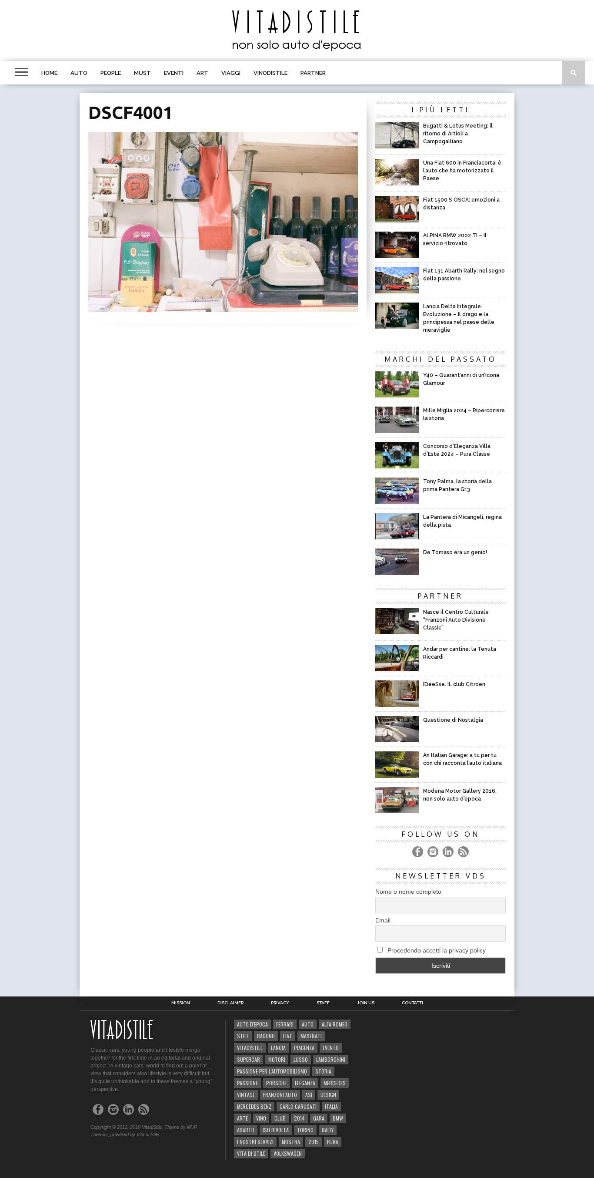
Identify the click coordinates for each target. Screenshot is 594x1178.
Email (382, 920)
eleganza (305, 1083)
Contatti (412, 1003)
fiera (332, 1141)
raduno (266, 1036)
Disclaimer (230, 1003)
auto (308, 1024)
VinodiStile (270, 73)
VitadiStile (250, 1047)
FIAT (287, 1036)
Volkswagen (288, 1153)
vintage (246, 1094)
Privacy (280, 1003)
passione (247, 1083)
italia (331, 1106)
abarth (245, 1130)
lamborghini (330, 1059)
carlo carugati (298, 1106)
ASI (308, 1094)
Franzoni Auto (280, 1094)
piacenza (304, 1047)
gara (318, 1118)
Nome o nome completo (408, 891)
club (280, 1118)
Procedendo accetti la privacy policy (436, 950)
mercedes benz (254, 1106)
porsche (276, 1083)
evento (331, 1047)
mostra (291, 1141)
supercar (248, 1059)
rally (328, 1130)
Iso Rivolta (276, 1130)
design (328, 1094)
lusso (301, 1059)
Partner (313, 73)
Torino (305, 1130)
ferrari (285, 1024)
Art (202, 73)
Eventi (174, 73)
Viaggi (230, 73)
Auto (78, 73)
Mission (180, 1003)
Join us (365, 1003)
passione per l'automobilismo (272, 1071)
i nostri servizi (255, 1141)
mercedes (335, 1083)
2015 (313, 1141)
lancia (278, 1047)
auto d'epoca (252, 1024)
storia (323, 1071)
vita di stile (251, 1153)
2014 (299, 1118)
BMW (338, 1118)
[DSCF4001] (223, 309)
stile (243, 1036)
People (110, 73)
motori (276, 1059)
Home (49, 73)
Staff (323, 1003)
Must (142, 73)
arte (242, 1118)
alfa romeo (334, 1024)
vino (261, 1118)
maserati (311, 1036)
